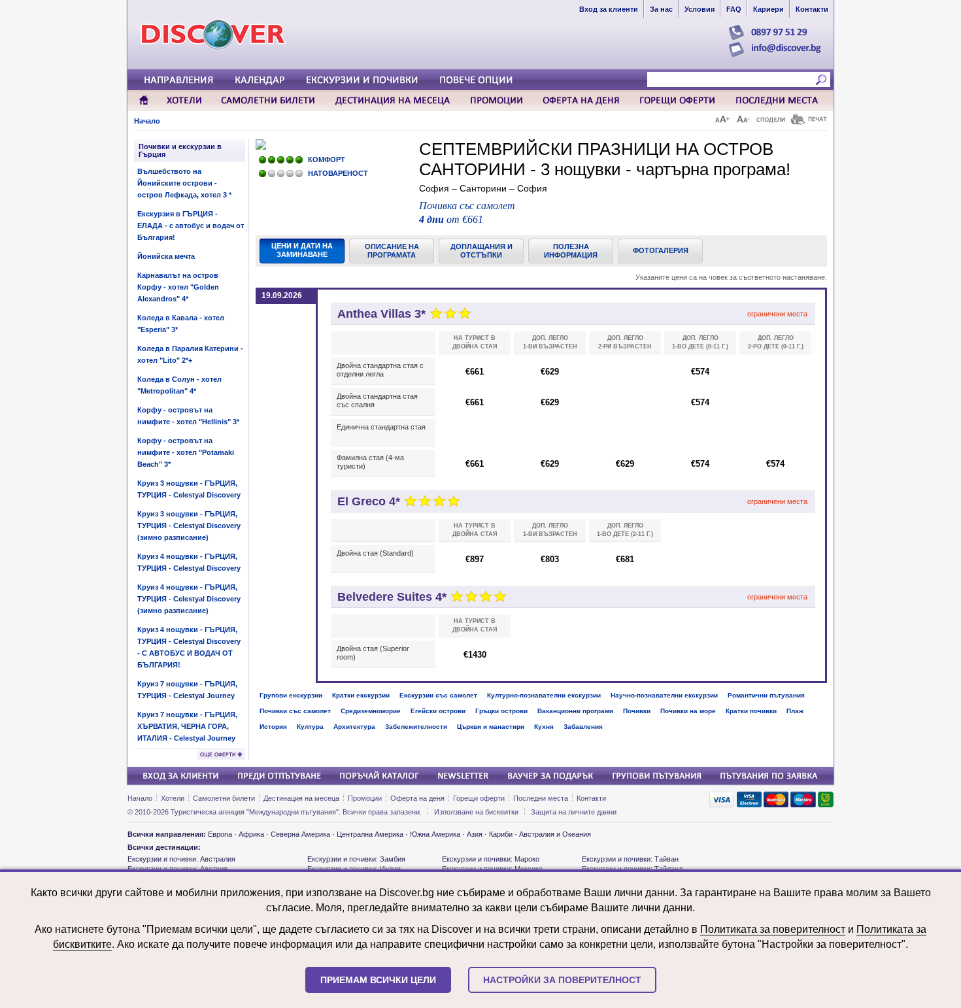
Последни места (540, 798)
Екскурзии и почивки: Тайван (630, 859)
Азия (474, 834)
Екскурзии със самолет (438, 695)
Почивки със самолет (295, 710)
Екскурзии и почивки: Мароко (490, 859)
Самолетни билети (224, 798)
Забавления (583, 726)
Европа (220, 834)
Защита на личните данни (573, 812)
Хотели (172, 798)
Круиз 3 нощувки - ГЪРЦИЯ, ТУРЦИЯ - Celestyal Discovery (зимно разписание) (189, 525)
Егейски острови (438, 710)
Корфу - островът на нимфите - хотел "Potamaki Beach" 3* (185, 452)
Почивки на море (688, 710)
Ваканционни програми (575, 710)
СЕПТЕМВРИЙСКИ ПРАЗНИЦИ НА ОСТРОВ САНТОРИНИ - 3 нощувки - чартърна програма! (604, 159)
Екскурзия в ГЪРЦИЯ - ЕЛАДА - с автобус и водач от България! (190, 225)
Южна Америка (435, 834)
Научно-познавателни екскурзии (664, 695)
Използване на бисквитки (476, 812)
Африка (251, 834)
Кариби (501, 834)
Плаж (794, 710)
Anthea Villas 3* (381, 313)
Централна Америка (370, 834)
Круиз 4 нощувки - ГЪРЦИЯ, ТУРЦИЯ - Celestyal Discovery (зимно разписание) (189, 598)
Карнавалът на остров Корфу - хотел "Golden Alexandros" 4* (178, 287)
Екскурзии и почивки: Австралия (181, 859)
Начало (147, 121)
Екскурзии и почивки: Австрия (177, 869)
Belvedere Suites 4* (392, 596)
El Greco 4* (368, 501)
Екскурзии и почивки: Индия (354, 869)
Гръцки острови (501, 710)
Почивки (636, 710)
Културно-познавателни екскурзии (544, 695)
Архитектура (354, 726)
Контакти (591, 798)
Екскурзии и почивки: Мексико (492, 869)
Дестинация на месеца (301, 798)
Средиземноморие (371, 710)
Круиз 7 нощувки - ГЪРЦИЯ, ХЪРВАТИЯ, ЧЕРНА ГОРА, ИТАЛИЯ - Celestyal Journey (187, 726)
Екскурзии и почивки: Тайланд (632, 869)
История (273, 726)
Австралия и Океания (555, 834)
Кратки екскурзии (361, 695)
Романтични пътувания (766, 695)
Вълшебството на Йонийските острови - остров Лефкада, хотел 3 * (184, 183)
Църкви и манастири (490, 726)
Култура (310, 726)
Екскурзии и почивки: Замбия (356, 859)
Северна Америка (300, 834)
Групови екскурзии (291, 695)
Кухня (544, 726)
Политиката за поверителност (772, 929)
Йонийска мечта (166, 256)
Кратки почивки (751, 710)
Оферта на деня (417, 798)
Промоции (365, 798)
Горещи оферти (479, 798)
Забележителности (416, 726)
